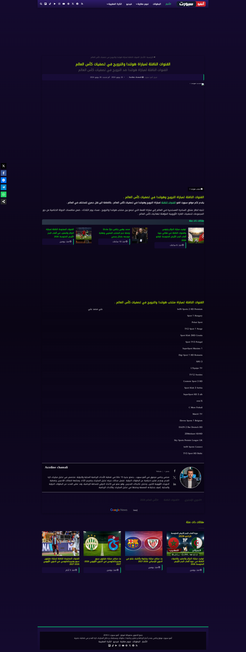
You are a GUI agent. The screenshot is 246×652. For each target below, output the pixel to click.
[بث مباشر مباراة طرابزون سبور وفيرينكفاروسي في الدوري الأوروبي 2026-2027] (102, 543)
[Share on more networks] (3, 201)
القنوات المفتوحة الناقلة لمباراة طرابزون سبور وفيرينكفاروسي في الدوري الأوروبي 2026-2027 (61, 561)
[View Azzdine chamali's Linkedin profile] (174, 484)
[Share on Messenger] (3, 180)
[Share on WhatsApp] (3, 194)
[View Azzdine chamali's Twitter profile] (174, 477)
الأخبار (168, 4)
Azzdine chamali (135, 77)
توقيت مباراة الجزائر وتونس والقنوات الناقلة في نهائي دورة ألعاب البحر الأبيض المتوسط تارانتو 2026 (171, 234)
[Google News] (118, 510)
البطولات (157, 4)
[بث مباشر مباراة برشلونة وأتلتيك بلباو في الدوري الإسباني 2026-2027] (143, 543)
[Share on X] (3, 166)
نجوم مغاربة (143, 4)
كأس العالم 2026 (148, 500)
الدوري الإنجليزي (193, 500)
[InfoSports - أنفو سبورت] (191, 4)
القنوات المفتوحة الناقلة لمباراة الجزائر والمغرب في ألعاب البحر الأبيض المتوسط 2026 (60, 233)
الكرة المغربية (115, 4)
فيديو (129, 4)
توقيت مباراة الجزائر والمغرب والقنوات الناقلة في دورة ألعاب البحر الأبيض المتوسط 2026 (187, 561)
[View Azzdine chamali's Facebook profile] (174, 471)
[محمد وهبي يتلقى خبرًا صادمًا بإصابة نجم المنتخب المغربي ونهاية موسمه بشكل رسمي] (140, 235)
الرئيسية (150, 57)
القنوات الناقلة (168, 202)
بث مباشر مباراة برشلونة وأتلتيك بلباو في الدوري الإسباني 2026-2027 (144, 560)
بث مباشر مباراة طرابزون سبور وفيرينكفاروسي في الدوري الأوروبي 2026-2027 (102, 561)
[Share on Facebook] (3, 173)
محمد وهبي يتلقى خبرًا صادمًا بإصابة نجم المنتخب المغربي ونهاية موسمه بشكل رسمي (114, 233)
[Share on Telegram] (3, 187)
